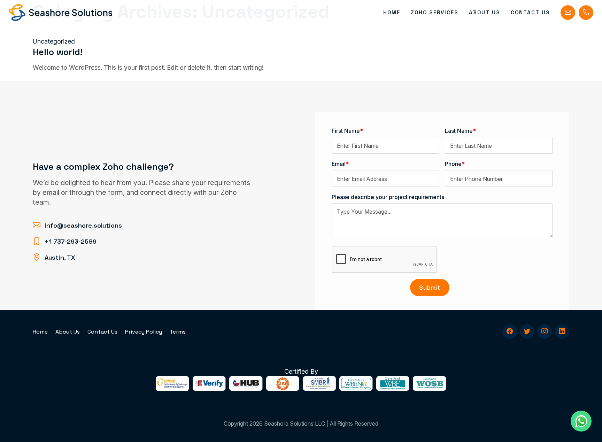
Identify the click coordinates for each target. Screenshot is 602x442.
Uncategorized (54, 41)
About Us (484, 12)
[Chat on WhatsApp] (581, 421)
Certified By (301, 371)
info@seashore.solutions (83, 225)
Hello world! (58, 52)
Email (340, 163)
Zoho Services (434, 12)
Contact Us (530, 12)
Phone (455, 163)
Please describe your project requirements (388, 196)
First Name (347, 130)
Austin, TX (60, 257)
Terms (178, 331)
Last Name (460, 130)
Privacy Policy (143, 331)
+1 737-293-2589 (71, 241)
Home (391, 12)
